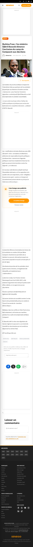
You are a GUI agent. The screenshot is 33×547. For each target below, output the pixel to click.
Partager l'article (19, 204)
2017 (17, 454)
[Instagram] (28, 507)
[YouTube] (29, 1)
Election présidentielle (24, 338)
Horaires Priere (20, 474)
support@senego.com (23, 530)
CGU (18, 502)
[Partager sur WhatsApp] (18, 366)
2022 (21, 451)
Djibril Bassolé (14, 338)
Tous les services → (21, 484)
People (2, 478)
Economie (3, 474)
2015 (26, 454)
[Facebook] (24, 1)
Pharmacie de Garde (21, 476)
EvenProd (3, 500)
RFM (2, 511)
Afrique (3, 490)
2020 (3, 454)
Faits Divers (3, 486)
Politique (3, 468)
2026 (3, 451)
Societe (3, 470)
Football (3, 482)
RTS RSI (3, 517)
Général (5, 38)
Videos (2, 488)
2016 (21, 454)
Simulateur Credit (21, 482)
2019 (8, 454)
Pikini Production (5, 504)
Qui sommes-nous (21, 496)
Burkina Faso (6, 338)
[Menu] (2, 5)
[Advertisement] (16, 22)
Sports (2, 480)
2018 (12, 454)
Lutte (2, 484)
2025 (8, 451)
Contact (18, 498)
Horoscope (19, 480)
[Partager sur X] (13, 366)
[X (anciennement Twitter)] (26, 1)
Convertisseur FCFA (21, 468)
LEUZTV (3, 502)
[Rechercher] (19, 5)
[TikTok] (31, 1)
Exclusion (5, 341)
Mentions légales (14, 531)
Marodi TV (3, 498)
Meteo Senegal (20, 470)
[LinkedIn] (18, 511)
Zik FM (2, 513)
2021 (26, 451)
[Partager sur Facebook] (8, 366)
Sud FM (3, 515)
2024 (12, 451)
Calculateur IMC (20, 478)
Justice (2, 472)
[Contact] (20, 1)
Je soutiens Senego (18, 201)
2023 (17, 451)
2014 (3, 457)
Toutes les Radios (5, 509)
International (4, 476)
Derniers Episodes (5, 496)
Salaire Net (19, 472)
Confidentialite (20, 500)
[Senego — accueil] (10, 5)
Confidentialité (24, 531)
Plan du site (7, 531)
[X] (21, 507)
